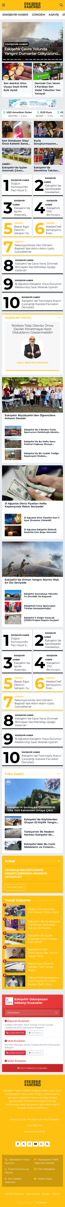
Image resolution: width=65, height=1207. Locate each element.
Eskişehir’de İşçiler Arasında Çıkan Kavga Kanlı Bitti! (22, 211)
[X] (23, 1144)
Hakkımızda (33, 1193)
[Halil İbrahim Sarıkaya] (32, 347)
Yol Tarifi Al (36, 1033)
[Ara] (61, 5)
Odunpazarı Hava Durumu (17, 1161)
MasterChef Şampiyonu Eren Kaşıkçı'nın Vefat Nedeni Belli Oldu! (53, 230)
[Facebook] (18, 1144)
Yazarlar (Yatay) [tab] (18, 317)
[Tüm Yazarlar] (58, 317)
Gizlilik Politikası (14, 1193)
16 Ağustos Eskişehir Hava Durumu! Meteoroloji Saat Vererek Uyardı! (38, 285)
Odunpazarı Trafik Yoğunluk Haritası (46, 1161)
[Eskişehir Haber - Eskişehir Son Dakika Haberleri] (32, 5)
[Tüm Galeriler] (58, 773)
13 (49, 59)
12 (45, 59)
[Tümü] (58, 861)
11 (42, 59)
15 (57, 59)
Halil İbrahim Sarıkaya (32, 362)
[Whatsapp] (41, 1144)
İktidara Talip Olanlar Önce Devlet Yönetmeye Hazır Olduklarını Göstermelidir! (32, 329)
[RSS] (47, 1144)
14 (53, 59)
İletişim (46, 1193)
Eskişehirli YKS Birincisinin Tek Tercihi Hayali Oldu (54, 211)
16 (60, 59)
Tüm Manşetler (46, 1169)
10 (38, 59)
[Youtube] (35, 1144)
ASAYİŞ (54, 14)
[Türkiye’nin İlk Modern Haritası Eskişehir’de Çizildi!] (13, 833)
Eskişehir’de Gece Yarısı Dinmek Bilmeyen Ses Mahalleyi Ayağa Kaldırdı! (36, 267)
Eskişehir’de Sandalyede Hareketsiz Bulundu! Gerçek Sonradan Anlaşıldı (53, 189)
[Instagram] (29, 1144)
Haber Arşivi (45, 1178)
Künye (56, 1193)
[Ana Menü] (3, 5)
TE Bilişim (41, 1202)
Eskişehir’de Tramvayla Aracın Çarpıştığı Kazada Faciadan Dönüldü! (41, 304)
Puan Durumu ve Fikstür (17, 1171)
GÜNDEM (38, 14)
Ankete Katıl (15, 887)
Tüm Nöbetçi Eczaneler (34, 1068)
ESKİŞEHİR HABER (15, 14)
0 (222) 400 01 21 (16, 1053)
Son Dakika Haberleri (13, 1180)
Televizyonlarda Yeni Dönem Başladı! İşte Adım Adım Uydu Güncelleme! (34, 248)
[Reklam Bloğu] (32, 103)
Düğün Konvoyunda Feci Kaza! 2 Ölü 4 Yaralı (19, 187)
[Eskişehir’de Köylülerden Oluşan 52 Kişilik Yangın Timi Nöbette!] (13, 820)
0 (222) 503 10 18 (16, 1033)
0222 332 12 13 (34, 1125)
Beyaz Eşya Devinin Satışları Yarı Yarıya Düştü (22, 230)
